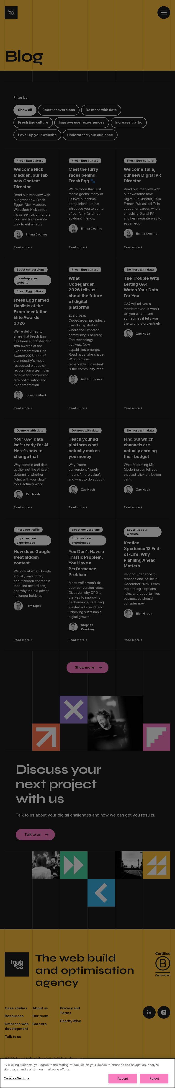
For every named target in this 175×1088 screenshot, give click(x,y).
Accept (123, 1078)
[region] (87, 1073)
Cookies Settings (16, 1078)
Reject (154, 1078)
